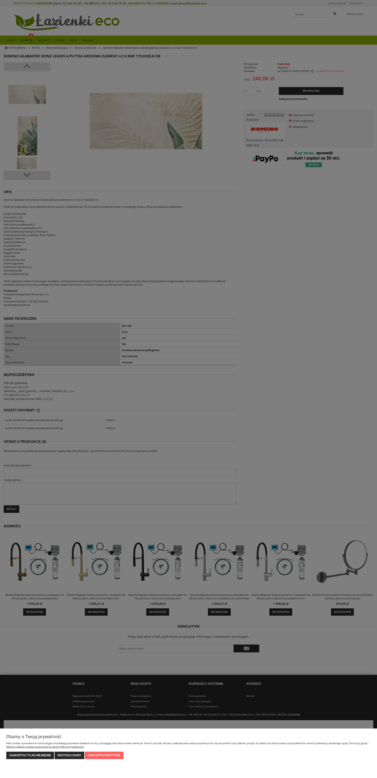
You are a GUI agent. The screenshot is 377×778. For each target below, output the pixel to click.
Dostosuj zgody (69, 755)
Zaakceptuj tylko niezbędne (30, 755)
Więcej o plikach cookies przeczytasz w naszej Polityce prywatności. (45, 747)
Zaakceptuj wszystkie (104, 755)
